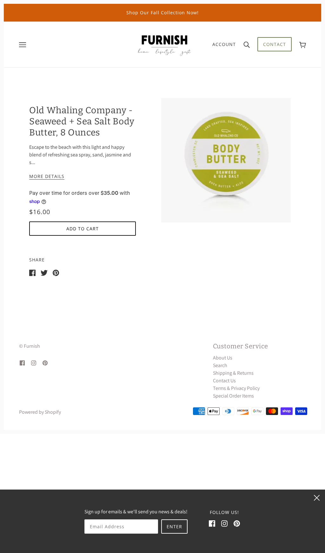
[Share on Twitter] (44, 272)
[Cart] (302, 44)
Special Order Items (233, 395)
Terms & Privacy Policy (236, 388)
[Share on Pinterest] (56, 272)
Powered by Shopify (40, 412)
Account (224, 44)
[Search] (247, 44)
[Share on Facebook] (32, 272)
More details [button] (46, 176)
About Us (222, 357)
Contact (274, 44)
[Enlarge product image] (226, 160)
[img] (22, 362)
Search (220, 365)
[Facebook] (212, 523)
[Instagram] (224, 523)
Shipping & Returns (233, 373)
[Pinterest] (236, 523)
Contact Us (224, 380)
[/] (164, 44)
